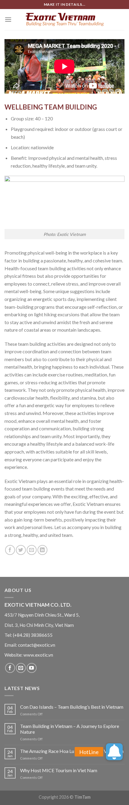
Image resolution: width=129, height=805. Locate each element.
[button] (114, 756)
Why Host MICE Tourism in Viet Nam (58, 770)
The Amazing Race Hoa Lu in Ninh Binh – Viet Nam (72, 751)
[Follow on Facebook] (10, 668)
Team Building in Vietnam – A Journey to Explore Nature (69, 729)
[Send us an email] (21, 668)
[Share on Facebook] (10, 550)
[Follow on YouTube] (32, 668)
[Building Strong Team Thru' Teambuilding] (64, 19)
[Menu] (8, 19)
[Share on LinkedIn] (42, 550)
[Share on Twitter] (21, 550)
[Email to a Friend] (32, 550)
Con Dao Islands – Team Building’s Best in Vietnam (71, 707)
